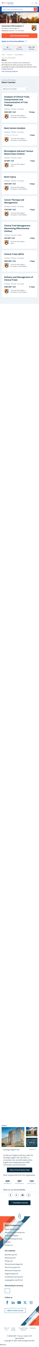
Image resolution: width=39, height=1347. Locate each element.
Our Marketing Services (13, 1239)
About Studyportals (12, 1229)
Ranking (31, 49)
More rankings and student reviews (15, 713)
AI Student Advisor (12, 1236)
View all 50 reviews (10, 1067)
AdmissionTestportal (12, 1270)
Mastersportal (10, 1258)
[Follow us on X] (25, 1302)
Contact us (9, 1245)
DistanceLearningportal (14, 1264)
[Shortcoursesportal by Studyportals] (8, 3)
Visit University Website (19, 36)
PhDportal (9, 1261)
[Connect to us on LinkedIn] (13, 1302)
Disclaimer (33, 1328)
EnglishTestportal (11, 1274)
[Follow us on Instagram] (31, 1302)
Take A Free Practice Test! (20, 1170)
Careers (8, 1242)
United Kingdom (18, 54)
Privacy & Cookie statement (23, 1329)
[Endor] (10, 1195)
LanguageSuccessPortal (14, 1280)
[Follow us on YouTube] (19, 1302)
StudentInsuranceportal (14, 1277)
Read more (5, 535)
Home (3, 54)
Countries (9, 54)
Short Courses (7, 49)
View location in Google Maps (16, 1025)
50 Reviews (19, 49)
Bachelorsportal (11, 1255)
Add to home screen (15, 1310)
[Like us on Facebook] (7, 1302)
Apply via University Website (13, 41)
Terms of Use (6, 1329)
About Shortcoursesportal (15, 1232)
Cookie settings (13, 1329)
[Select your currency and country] (7, 1290)
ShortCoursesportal (12, 1267)
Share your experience (19, 1109)
